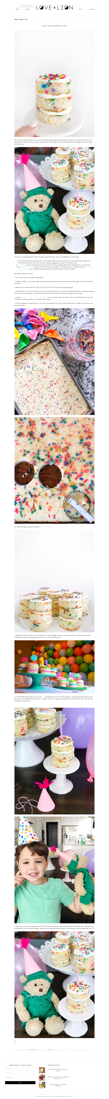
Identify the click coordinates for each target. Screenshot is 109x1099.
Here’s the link (45, 527)
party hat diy (79, 1050)
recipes (44, 1049)
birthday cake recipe (59, 1049)
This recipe (21, 265)
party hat (72, 1050)
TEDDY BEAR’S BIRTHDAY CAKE (54, 26)
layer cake (43, 1050)
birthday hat (71, 1049)
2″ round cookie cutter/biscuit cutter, (34, 297)
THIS (43, 697)
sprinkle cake (88, 1050)
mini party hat (63, 1050)
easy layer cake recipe (22, 1050)
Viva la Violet (69, 1096)
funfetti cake (34, 1050)
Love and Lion (54, 7)
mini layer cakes (52, 1050)
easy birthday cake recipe (84, 1049)
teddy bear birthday (54, 1051)
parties (38, 1049)
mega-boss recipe (27, 267)
